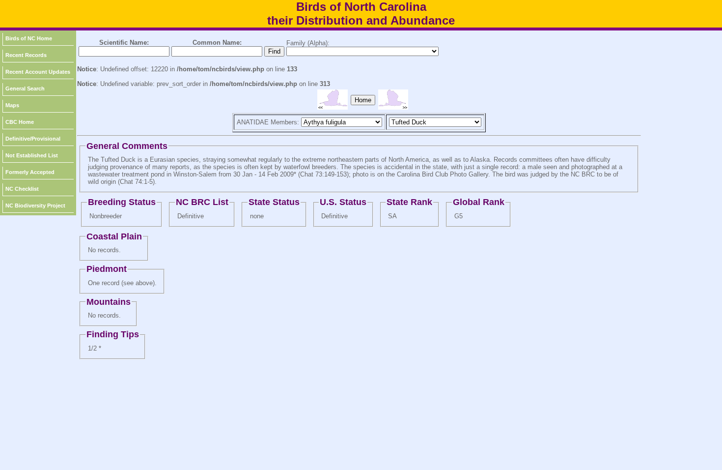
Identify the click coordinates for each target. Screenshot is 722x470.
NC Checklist (22, 189)
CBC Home (19, 122)
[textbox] (124, 51)
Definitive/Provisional (32, 139)
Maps (12, 105)
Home (363, 100)
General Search (25, 88)
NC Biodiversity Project (35, 205)
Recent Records (26, 55)
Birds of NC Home (28, 38)
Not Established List (31, 155)
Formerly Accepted (30, 172)
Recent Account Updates (37, 72)
